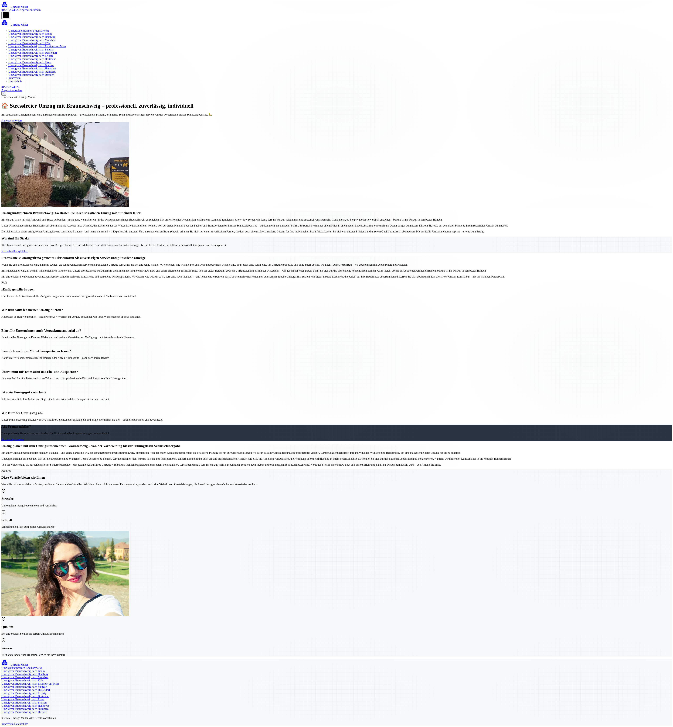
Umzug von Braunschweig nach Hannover (32, 68)
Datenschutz (15, 81)
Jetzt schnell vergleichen (14, 251)
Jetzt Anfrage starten (12, 439)
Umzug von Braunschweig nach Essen (29, 62)
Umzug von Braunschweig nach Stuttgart (31, 49)
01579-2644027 (10, 9)
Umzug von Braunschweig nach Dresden (31, 74)
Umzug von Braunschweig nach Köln (29, 43)
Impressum (14, 77)
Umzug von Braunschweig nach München (31, 40)
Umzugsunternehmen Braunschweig (28, 30)
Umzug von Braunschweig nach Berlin (30, 33)
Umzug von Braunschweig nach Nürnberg (32, 71)
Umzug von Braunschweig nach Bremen (31, 65)
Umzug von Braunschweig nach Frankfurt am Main (37, 46)
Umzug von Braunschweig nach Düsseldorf (32, 52)
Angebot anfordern (30, 9)
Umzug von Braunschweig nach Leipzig (30, 55)
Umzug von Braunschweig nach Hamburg (31, 36)
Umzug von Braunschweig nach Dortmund (32, 59)
